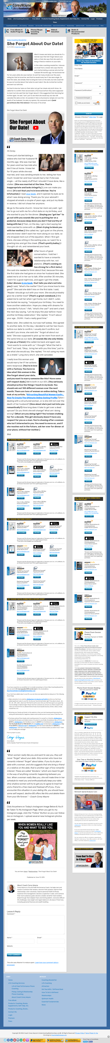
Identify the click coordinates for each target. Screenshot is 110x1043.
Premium (99, 19)
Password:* (79, 83)
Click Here (92, 117)
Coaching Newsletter (12, 25)
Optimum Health (80, 25)
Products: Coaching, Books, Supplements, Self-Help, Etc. (61, 19)
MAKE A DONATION (90, 724)
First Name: (79, 69)
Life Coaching (23, 25)
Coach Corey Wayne (20, 47)
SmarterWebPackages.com (59, 1035)
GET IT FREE (21, 453)
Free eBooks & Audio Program (16, 31)
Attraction (31, 25)
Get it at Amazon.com (23, 450)
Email (39, 938)
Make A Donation (55, 31)
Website (10, 946)
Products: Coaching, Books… (18, 1009)
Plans (55, 22)
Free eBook (36, 19)
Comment (11, 914)
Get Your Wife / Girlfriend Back (43, 25)
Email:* (77, 76)
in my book (27, 283)
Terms (87, 1033)
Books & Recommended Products (78, 32)
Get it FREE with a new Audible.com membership (91, 164)
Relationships (70, 25)
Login (93, 19)
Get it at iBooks (37, 473)
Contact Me (85, 19)
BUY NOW (37, 453)
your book (31, 194)
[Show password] (100, 86)
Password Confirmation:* (83, 90)
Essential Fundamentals (92, 25)
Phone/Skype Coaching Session (36, 32)
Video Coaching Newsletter (16, 40)
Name (9, 938)
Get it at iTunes (54, 450)
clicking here (78, 825)
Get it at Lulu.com (55, 473)
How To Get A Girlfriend (59, 25)
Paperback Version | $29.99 (91, 294)
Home (10, 19)
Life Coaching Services (21, 19)
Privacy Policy (79, 1033)
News (102, 25)
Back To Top (94, 1033)
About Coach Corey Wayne (21, 997)
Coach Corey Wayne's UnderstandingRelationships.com (18, 5)
